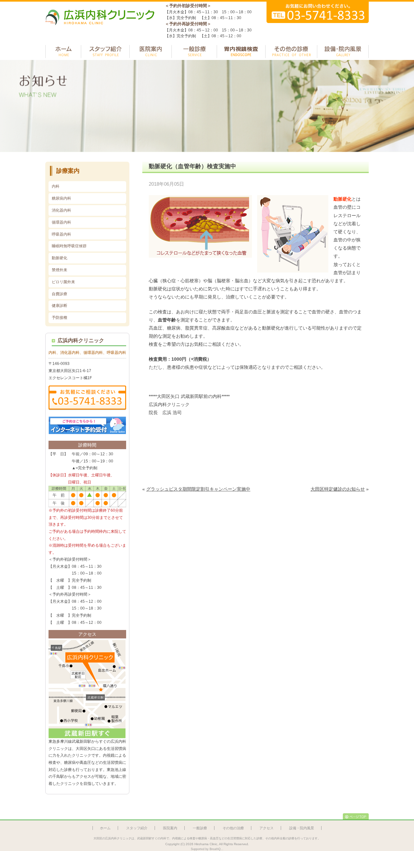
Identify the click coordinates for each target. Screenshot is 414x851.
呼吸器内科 (61, 234)
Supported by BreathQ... (207, 849)
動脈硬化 (59, 258)
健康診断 (59, 305)
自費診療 (59, 294)
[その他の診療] (291, 51)
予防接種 (59, 317)
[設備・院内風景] (343, 51)
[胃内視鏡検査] (241, 51)
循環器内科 (61, 222)
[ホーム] (63, 51)
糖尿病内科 (61, 198)
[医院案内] (150, 51)
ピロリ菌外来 (63, 282)
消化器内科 (61, 210)
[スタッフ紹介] (105, 51)
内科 (56, 186)
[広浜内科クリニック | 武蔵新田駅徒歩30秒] (100, 28)
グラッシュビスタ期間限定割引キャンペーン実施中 (198, 489)
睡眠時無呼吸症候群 (69, 246)
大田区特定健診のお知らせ (337, 489)
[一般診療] (194, 51)
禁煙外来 (59, 270)
